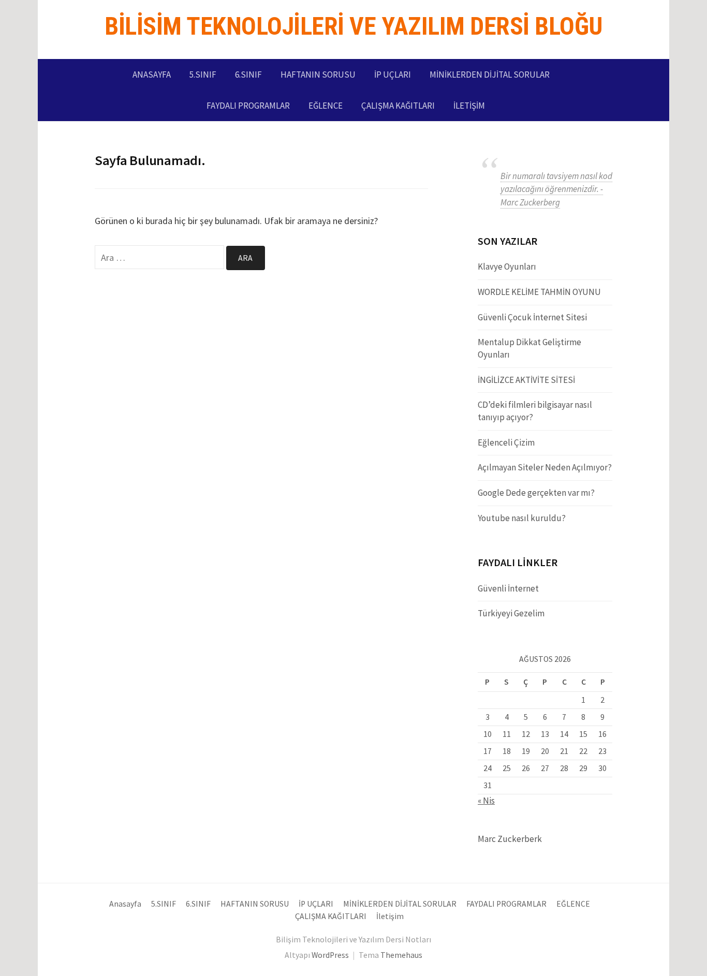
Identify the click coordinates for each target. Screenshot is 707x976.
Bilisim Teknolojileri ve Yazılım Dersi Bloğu (353, 26)
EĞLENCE (325, 105)
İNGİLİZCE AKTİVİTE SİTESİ (526, 380)
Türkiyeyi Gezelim (511, 613)
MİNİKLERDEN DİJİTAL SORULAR (490, 74)
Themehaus (401, 955)
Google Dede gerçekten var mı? (536, 492)
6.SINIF (248, 74)
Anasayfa (151, 74)
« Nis (486, 800)
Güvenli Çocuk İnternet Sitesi (532, 317)
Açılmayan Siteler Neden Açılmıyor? (545, 467)
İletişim (469, 105)
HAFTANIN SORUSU (318, 74)
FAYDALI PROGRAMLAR (248, 105)
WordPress (330, 955)
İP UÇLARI (392, 74)
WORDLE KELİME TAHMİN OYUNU (539, 292)
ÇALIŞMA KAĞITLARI (398, 105)
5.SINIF (202, 74)
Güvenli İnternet (508, 588)
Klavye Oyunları (507, 266)
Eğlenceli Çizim (506, 442)
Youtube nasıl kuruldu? (522, 518)
